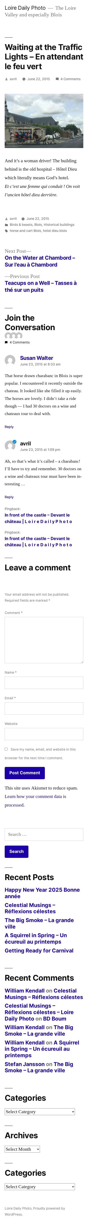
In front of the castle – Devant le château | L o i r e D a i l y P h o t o (38, 518)
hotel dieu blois (55, 231)
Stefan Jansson (25, 1064)
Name (11, 672)
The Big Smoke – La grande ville (39, 923)
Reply (9, 427)
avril (13, 79)
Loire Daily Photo (25, 8)
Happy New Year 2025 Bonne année (42, 893)
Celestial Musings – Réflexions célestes (30, 908)
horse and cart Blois (25, 231)
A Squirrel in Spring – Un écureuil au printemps (36, 938)
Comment (14, 613)
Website (11, 724)
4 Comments (70, 79)
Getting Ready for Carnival (39, 950)
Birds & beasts (21, 225)
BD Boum (54, 1018)
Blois (38, 225)
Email (10, 698)
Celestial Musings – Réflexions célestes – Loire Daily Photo (39, 1012)
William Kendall (25, 990)
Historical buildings (59, 225)
